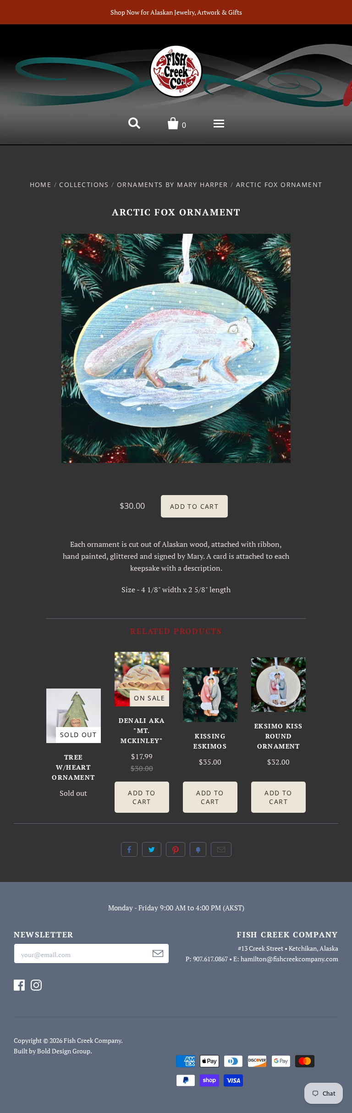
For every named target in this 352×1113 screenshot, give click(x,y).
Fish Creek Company (92, 1040)
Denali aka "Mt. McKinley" (142, 730)
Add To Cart (141, 797)
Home (41, 184)
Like (129, 849)
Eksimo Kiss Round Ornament (278, 736)
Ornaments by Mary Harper (172, 184)
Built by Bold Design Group (52, 1051)
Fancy (198, 849)
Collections (84, 184)
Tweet (151, 849)
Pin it (175, 849)
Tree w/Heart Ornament (73, 767)
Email (221, 849)
